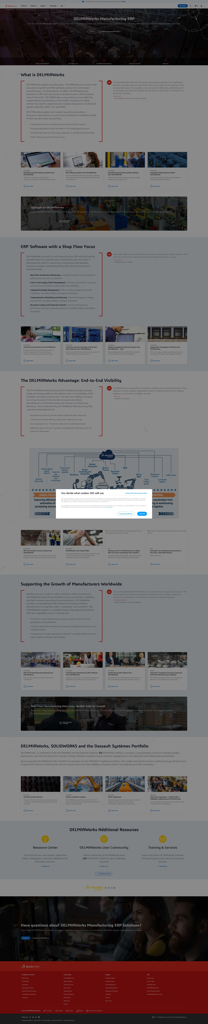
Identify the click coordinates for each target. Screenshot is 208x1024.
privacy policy (108, 507)
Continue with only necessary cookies (136, 493)
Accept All (142, 513)
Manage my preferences (126, 513)
